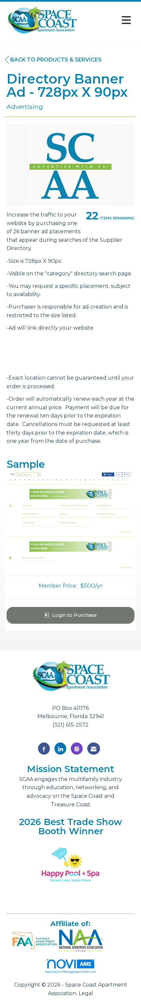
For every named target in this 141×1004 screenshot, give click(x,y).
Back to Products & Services (56, 60)
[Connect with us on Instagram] (77, 748)
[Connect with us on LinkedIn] (60, 748)
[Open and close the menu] (106, 20)
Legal (86, 993)
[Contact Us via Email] (93, 748)
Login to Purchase (74, 615)
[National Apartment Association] (81, 940)
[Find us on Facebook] (44, 748)
